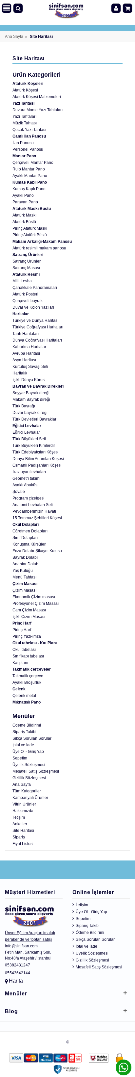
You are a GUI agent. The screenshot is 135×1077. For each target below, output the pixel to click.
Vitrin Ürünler (24, 804)
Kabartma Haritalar (29, 347)
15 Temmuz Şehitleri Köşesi (37, 518)
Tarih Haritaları (25, 333)
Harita (16, 981)
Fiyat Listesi (22, 843)
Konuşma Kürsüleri (29, 544)
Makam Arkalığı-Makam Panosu (42, 241)
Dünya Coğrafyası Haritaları (37, 340)
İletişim (18, 817)
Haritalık (19, 373)
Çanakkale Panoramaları (34, 287)
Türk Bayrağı (23, 406)
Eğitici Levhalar (26, 425)
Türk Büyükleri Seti (29, 439)
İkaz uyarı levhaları (29, 472)
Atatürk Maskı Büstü (31, 208)
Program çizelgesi (28, 498)
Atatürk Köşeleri (27, 83)
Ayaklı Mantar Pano (29, 175)
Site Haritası (23, 830)
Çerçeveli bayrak (27, 300)
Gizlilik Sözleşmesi (29, 778)
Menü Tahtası (24, 577)
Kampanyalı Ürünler (30, 797)
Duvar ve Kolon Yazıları (33, 307)
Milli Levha (22, 281)
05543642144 (17, 973)
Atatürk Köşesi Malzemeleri (36, 96)
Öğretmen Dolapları (30, 531)
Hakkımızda (22, 810)
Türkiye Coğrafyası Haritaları (37, 327)
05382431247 (17, 965)
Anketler (19, 824)
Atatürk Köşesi (25, 90)
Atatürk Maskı (24, 215)
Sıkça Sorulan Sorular (31, 738)
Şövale (18, 491)
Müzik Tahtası (24, 123)
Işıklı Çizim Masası (28, 616)
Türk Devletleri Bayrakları (34, 419)
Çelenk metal (24, 695)
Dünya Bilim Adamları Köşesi (38, 458)
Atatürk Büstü (24, 221)
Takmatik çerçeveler (31, 669)
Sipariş (18, 837)
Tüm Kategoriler (26, 791)
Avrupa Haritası (26, 353)
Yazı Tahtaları (24, 116)
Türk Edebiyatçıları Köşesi (35, 452)
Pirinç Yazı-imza (26, 636)
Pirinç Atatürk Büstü (29, 235)
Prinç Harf (21, 623)
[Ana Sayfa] (66, 9)
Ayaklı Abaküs (24, 485)
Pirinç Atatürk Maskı (29, 228)
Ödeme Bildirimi (26, 725)
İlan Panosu (23, 143)
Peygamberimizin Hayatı (34, 511)
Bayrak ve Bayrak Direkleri (38, 386)
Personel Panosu (27, 149)
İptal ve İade (23, 745)
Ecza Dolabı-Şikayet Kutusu (37, 551)
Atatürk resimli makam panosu (39, 248)
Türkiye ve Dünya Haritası (35, 320)
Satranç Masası (26, 268)
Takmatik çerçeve (27, 676)
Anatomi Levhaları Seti (32, 504)
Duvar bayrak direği (30, 412)
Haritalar (20, 314)
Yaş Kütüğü (22, 570)
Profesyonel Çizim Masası (35, 603)
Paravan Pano (25, 202)
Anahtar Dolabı (25, 564)
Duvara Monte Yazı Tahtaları (37, 110)
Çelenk (19, 689)
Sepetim (19, 758)
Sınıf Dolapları (25, 537)
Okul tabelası (24, 649)
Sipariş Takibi (24, 732)
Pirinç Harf (21, 630)
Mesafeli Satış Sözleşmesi (35, 771)
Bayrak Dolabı (25, 557)
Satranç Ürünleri (27, 254)
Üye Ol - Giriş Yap (28, 751)
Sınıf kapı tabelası (28, 656)
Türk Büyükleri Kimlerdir (33, 445)
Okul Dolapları (25, 524)
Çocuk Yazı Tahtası (29, 129)
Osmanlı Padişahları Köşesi (37, 465)
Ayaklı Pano (23, 195)
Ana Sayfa (14, 36)
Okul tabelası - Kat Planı (34, 643)
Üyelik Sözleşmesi (28, 764)
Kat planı (20, 662)
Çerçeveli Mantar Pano (32, 162)
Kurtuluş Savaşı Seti (30, 366)
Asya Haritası (24, 360)
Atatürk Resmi (26, 274)
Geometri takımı (26, 478)
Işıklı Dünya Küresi (29, 379)
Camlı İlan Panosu (29, 136)
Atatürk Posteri (25, 294)
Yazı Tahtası (23, 103)
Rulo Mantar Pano (28, 169)
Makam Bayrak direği (31, 399)
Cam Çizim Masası (29, 610)
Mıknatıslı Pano (26, 702)
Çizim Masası (24, 583)
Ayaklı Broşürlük (26, 682)
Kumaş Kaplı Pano (29, 182)
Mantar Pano (24, 156)
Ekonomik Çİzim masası (33, 597)
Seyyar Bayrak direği (30, 393)
